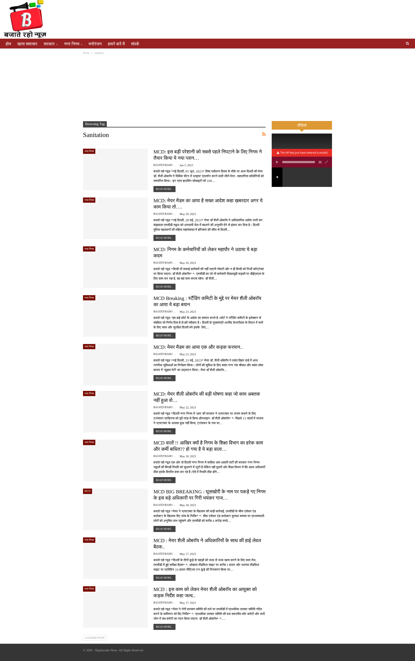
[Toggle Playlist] (320, 162)
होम (8, 43)
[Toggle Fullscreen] (326, 162)
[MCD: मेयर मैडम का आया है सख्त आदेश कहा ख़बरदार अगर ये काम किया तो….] (115, 218)
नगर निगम (71, 43)
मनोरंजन (95, 43)
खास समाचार (27, 43)
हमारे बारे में (116, 43)
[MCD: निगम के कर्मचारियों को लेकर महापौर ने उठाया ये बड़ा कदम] (115, 267)
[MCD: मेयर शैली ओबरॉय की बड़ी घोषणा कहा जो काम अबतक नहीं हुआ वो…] (115, 411)
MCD (88, 491)
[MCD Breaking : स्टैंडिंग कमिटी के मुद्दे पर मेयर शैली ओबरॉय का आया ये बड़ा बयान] (115, 316)
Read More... (164, 189)
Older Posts (96, 637)
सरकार (49, 43)
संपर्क (135, 43)
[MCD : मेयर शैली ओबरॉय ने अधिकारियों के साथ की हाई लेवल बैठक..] (115, 558)
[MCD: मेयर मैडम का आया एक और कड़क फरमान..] (115, 364)
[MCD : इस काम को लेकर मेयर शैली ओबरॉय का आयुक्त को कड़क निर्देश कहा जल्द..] (115, 607)
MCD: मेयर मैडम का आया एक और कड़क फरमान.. (198, 347)
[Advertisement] (207, 87)
